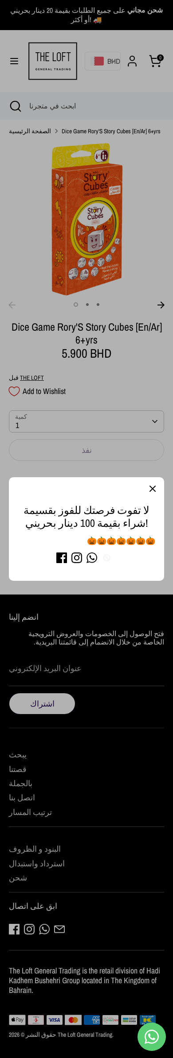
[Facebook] (61, 557)
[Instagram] (76, 557)
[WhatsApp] (91, 557)
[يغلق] (152, 488)
